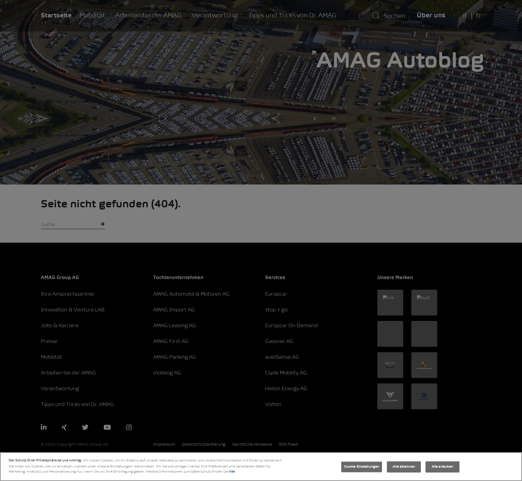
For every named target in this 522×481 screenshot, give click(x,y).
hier (232, 471)
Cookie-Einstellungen (362, 466)
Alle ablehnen (404, 466)
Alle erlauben (442, 466)
